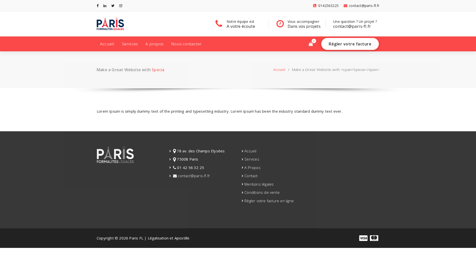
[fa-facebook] (98, 5)
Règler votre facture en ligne (269, 200)
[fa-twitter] (113, 5)
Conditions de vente (262, 192)
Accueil (107, 44)
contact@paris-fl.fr (193, 175)
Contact (251, 175)
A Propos (252, 167)
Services (130, 44)
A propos (154, 44)
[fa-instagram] (120, 5)
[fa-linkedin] (104, 5)
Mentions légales (259, 184)
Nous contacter (186, 44)
